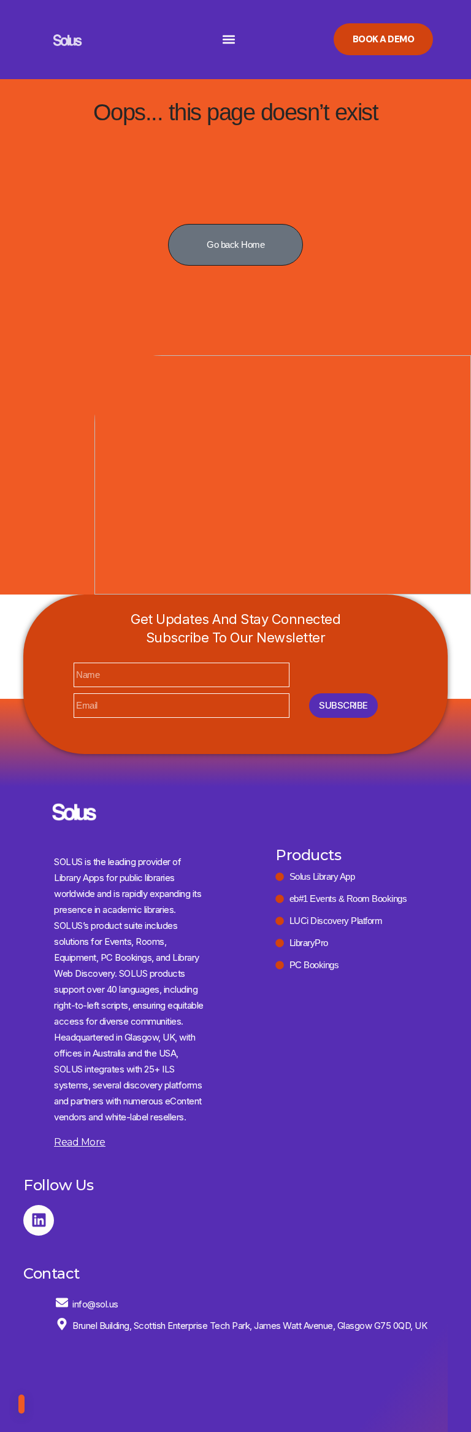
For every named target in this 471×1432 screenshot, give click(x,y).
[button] (228, 39)
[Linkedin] (38, 1220)
